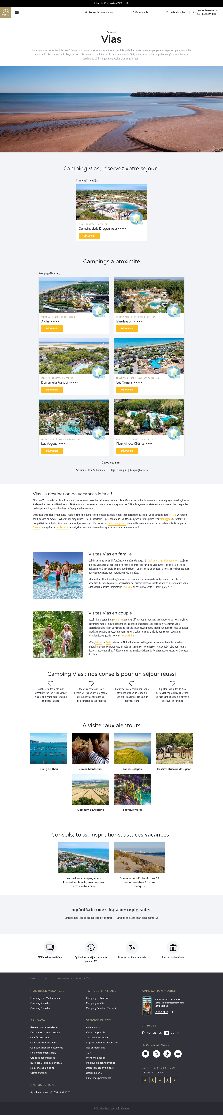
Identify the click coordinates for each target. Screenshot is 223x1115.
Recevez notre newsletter (44, 1027)
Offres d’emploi (38, 1073)
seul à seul (118, 619)
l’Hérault (173, 514)
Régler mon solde (95, 1047)
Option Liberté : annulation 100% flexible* (111, 3)
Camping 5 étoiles (40, 1008)
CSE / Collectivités (40, 1037)
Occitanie (152, 560)
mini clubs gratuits (117, 523)
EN (154, 1033)
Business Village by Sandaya (46, 1063)
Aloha (45, 321)
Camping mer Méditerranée (45, 998)
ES (160, 1033)
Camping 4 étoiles (40, 1003)
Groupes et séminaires (42, 1057)
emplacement (62, 527)
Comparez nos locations (43, 1042)
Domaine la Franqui (54, 383)
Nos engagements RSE (43, 1052)
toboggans (166, 519)
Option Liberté (94, 1073)
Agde (108, 642)
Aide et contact (94, 1027)
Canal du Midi (126, 635)
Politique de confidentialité (100, 1063)
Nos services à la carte (42, 1068)
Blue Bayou (124, 321)
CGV (88, 1052)
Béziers (98, 642)
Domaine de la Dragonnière (98, 229)
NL (148, 1033)
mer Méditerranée (168, 560)
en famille (127, 587)
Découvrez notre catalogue (45, 1032)
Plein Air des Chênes (130, 444)
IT (178, 1033)
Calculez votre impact (97, 1037)
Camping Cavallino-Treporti (101, 1008)
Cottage (36, 527)
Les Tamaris (124, 383)
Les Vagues (49, 444)
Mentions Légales (95, 1057)
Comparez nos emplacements (46, 1047)
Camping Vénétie (95, 1003)
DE (172, 1033)
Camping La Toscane (97, 998)
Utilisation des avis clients (100, 1068)
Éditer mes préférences (98, 1078)
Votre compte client (96, 1032)
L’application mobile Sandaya (102, 1042)
